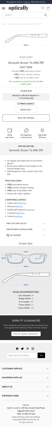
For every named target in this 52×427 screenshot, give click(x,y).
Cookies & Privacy (18, 417)
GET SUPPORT (15, 235)
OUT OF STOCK (26, 118)
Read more (22, 203)
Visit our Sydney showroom (25, 334)
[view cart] (48, 9)
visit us (27, 2)
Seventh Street (14, 24)
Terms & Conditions (33, 417)
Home (4, 24)
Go (41, 355)
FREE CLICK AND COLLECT (16, 223)
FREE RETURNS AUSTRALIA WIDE (19, 229)
